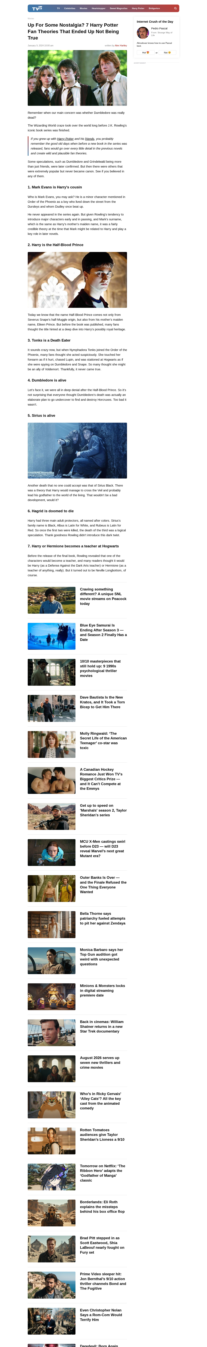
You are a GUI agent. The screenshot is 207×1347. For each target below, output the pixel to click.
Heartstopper (98, 8)
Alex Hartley (121, 45)
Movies (83, 8)
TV (58, 8)
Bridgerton (154, 8)
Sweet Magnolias (118, 8)
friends (89, 138)
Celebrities (69, 8)
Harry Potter (138, 8)
